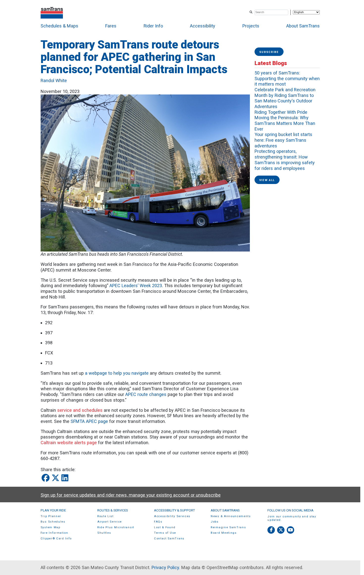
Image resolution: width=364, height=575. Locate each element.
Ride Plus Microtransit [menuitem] (115, 527)
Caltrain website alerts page (69, 442)
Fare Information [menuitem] (54, 532)
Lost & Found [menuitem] (165, 527)
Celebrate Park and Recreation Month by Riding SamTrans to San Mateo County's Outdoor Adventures (285, 98)
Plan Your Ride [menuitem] (53, 510)
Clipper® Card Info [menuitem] (56, 538)
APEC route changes (145, 394)
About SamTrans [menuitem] (225, 510)
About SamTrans (303, 25)
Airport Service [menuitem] (109, 521)
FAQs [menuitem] (158, 521)
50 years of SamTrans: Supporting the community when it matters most (287, 78)
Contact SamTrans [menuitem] (169, 538)
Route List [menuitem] (105, 516)
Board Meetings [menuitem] (224, 532)
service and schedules (80, 410)
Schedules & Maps (59, 25)
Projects (250, 25)
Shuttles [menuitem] (104, 532)
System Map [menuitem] (50, 527)
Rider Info (153, 25)
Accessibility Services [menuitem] (172, 516)
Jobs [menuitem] (215, 521)
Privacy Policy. (166, 567)
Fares (110, 25)
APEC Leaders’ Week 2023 (135, 285)
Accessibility (202, 25)
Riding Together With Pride (281, 112)
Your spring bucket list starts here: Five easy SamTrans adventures (283, 140)
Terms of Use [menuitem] (165, 532)
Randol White (54, 80)
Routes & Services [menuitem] (112, 510)
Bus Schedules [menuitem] (53, 521)
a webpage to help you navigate (117, 373)
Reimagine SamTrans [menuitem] (228, 527)
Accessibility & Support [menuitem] (174, 510)
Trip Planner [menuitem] (51, 516)
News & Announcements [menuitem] (231, 516)
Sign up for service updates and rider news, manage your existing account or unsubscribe (131, 495)
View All (267, 180)
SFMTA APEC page (89, 421)
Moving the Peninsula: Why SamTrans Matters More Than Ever (285, 123)
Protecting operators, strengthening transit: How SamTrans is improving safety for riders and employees (285, 160)
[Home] (52, 12)
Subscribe (269, 52)
